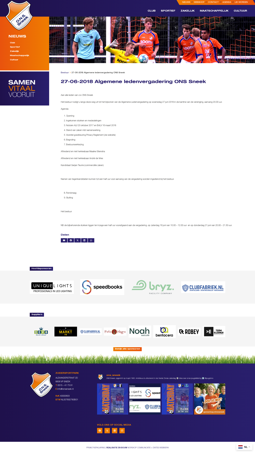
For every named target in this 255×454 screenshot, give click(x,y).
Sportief (15, 47)
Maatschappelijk (19, 56)
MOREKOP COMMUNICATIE (139, 448)
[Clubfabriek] (90, 331)
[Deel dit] (71, 240)
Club (12, 43)
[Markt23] (65, 331)
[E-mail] (64, 240)
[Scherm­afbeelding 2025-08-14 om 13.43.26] (140, 331)
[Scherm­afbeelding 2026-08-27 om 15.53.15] (189, 331)
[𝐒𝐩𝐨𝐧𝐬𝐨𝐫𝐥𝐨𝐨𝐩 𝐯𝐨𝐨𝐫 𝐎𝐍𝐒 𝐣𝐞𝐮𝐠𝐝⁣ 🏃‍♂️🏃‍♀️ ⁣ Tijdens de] (209, 399)
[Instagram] (122, 430)
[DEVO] (41, 331)
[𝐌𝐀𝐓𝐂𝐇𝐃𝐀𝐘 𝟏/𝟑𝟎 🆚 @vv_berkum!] (112, 399)
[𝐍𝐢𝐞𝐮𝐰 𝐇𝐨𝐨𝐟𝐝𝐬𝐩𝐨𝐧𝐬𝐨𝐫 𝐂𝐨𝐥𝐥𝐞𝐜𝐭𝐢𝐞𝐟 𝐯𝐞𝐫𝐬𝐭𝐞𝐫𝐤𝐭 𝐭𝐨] (144, 399)
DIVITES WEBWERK (161, 448)
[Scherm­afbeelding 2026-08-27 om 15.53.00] (52, 287)
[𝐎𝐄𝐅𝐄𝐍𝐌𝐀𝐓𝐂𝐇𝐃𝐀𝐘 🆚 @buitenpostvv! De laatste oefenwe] (177, 399)
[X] (107, 430)
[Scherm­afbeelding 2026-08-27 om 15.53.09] (203, 287)
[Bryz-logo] (153, 287)
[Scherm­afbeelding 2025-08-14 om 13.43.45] (115, 332)
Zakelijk (14, 51)
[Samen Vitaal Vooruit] (28, 88)
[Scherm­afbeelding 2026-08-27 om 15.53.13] (214, 331)
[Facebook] (99, 430)
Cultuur (14, 60)
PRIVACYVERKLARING (95, 448)
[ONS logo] (19, 15)
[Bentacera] (164, 331)
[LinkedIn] (114, 430)
